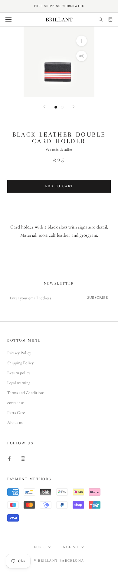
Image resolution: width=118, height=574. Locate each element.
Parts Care (16, 412)
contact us (16, 402)
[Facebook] (9, 458)
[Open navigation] (8, 19)
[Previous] (44, 106)
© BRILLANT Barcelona (59, 561)
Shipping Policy (20, 362)
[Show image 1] (55, 107)
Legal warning (18, 382)
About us (15, 422)
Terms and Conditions (25, 392)
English (70, 547)
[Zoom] (81, 41)
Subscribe (97, 297)
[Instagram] (23, 458)
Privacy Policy (19, 352)
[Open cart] (110, 19)
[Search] (101, 19)
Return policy (18, 372)
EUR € (40, 547)
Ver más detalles (59, 149)
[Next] (73, 106)
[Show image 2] (62, 107)
